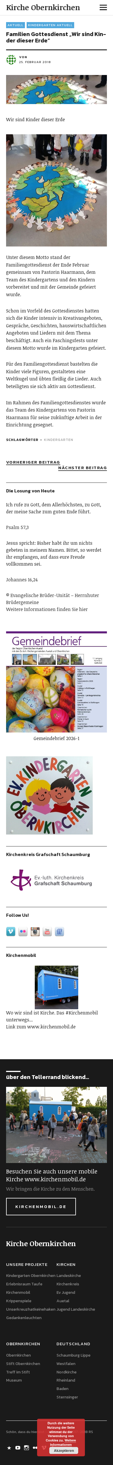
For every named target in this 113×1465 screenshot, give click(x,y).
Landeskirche (69, 1276)
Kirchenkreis (68, 1284)
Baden (62, 1389)
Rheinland (66, 1380)
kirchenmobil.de (41, 1206)
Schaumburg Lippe (73, 1355)
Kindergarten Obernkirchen (30, 1276)
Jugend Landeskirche (76, 1309)
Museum (14, 1380)
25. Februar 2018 (35, 62)
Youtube (18, 1447)
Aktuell (15, 25)
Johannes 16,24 (22, 579)
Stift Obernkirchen (23, 1364)
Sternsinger (67, 1397)
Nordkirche (66, 1372)
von (23, 57)
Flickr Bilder (36, 1447)
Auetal (63, 1301)
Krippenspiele (18, 1301)
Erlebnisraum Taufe (24, 1284)
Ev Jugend (66, 1292)
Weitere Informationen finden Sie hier (47, 609)
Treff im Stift (18, 1372)
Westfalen (66, 1364)
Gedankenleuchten (23, 1318)
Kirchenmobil (18, 1292)
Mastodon (10, 1447)
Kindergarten (58, 439)
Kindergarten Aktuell (50, 25)
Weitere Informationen (63, 1442)
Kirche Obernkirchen (43, 7)
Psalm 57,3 (17, 527)
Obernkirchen (18, 1355)
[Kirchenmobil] (56, 987)
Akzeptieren (64, 1450)
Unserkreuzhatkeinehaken (30, 1309)
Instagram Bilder (27, 1447)
